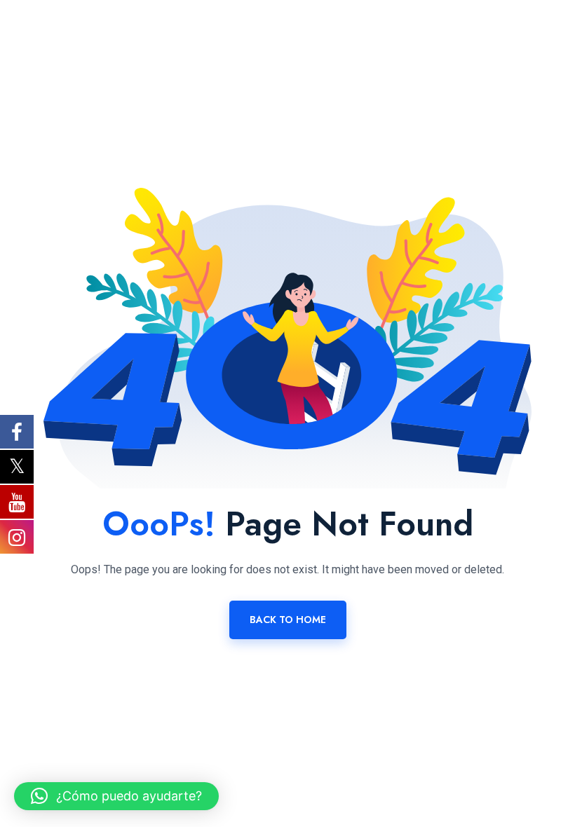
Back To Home (288, 620)
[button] (116, 796)
